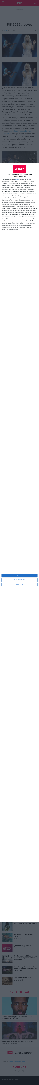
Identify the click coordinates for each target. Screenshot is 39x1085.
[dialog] (19, 542)
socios (17, 179)
